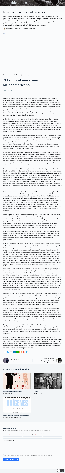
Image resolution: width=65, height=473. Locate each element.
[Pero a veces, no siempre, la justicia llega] (17, 405)
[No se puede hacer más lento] (17, 381)
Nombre (7, 435)
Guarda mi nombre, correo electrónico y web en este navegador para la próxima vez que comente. (28, 455)
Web (45, 435)
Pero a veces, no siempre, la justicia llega (16, 415)
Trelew (36, 391)
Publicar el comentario (11, 459)
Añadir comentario (10, 440)
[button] (60, 470)
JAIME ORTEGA (7, 90)
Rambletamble (16, 3)
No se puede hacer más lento (12, 391)
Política (35, 28)
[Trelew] (48, 381)
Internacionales (28, 28)
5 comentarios (17, 417)
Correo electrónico (30, 435)
